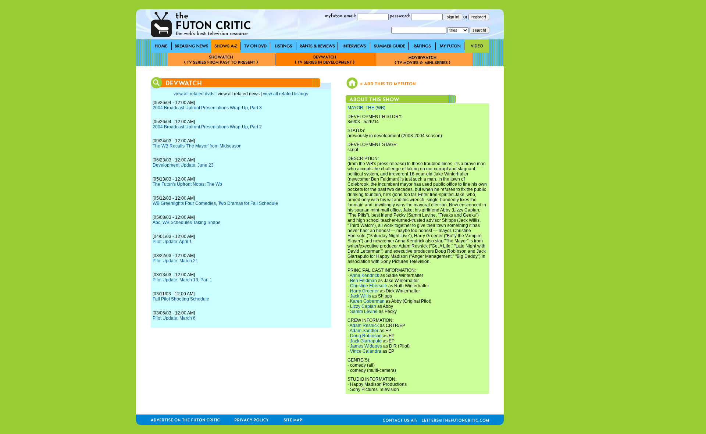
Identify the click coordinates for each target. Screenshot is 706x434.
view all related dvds (194, 93)
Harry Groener (364, 291)
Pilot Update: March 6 (174, 318)
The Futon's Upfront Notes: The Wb (187, 184)
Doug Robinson (366, 335)
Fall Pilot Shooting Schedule (181, 299)
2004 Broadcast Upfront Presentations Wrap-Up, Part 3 (207, 107)
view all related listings (285, 93)
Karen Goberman (367, 301)
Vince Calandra (365, 351)
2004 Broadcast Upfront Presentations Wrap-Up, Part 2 (207, 126)
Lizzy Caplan (363, 306)
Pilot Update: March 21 (175, 260)
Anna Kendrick (364, 275)
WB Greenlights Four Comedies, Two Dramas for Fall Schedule (215, 203)
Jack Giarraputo (366, 341)
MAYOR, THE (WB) (366, 107)
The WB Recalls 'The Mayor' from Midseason (197, 146)
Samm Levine (364, 311)
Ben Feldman (363, 280)
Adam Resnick (364, 325)
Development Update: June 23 (183, 165)
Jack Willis (360, 296)
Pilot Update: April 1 (172, 241)
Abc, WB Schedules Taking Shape (187, 222)
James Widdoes (366, 346)
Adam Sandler (364, 330)
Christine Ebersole (368, 285)
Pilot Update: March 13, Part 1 (182, 279)
